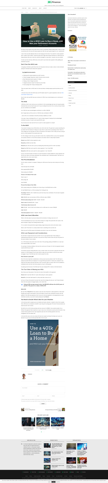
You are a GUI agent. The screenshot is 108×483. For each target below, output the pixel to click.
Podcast (70, 100)
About (40, 8)
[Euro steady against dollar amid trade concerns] (43, 421)
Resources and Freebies (78, 476)
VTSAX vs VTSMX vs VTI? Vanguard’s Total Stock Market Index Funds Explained (82, 453)
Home (22, 12)
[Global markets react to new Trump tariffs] (47, 467)
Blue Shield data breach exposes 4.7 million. (32, 79)
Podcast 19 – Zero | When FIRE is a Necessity (70, 452)
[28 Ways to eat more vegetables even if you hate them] (82, 460)
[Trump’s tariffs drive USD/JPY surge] (57, 421)
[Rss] (83, 8)
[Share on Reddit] (49, 370)
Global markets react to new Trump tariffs (58, 466)
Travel (70, 105)
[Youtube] (80, 8)
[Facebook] (74, 8)
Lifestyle (70, 93)
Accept (53, 481)
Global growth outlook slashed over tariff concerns (33, 75)
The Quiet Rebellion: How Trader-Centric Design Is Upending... (28, 429)
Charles (40, 45)
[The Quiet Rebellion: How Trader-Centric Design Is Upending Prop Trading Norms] (28, 421)
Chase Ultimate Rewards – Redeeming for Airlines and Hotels (71, 466)
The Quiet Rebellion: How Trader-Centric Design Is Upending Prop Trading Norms (57, 445)
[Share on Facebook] (45, 370)
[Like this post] (43, 370)
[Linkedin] (79, 8)
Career (70, 85)
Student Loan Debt (72, 103)
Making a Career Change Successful (30, 81)
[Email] (82, 8)
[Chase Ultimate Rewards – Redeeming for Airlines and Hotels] (71, 460)
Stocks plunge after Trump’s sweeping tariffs (32, 84)
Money (29, 8)
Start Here (24, 8)
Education (34, 8)
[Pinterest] (78, 8)
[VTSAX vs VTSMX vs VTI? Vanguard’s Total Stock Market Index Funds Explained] (82, 446)
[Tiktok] (84, 8)
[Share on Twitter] (46, 370)
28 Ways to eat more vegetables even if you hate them (82, 466)
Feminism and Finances (73, 90)
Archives (65, 476)
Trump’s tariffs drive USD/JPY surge (56, 459)
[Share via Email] (50, 370)
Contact (45, 8)
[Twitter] (75, 8)
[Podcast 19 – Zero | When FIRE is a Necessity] (71, 446)
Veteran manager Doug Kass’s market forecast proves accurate (36, 77)
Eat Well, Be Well (72, 87)
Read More (58, 481)
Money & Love (71, 98)
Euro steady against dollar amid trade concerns (57, 452)
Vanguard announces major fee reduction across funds (34, 82)
